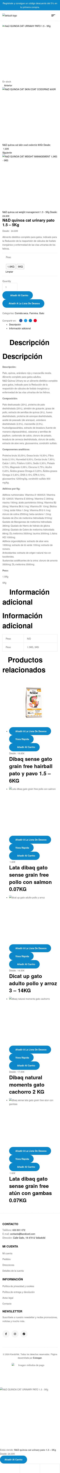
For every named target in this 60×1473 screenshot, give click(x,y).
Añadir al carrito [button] (26, 855)
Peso (8, 257)
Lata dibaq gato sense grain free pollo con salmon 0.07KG (30, 878)
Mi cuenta (7, 1253)
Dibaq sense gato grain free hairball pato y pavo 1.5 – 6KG (30, 769)
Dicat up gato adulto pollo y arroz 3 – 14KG (33, 983)
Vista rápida (22, 739)
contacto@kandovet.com (22, 1233)
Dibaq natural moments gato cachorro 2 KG (26, 1084)
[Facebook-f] (6, 1334)
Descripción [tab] (29, 342)
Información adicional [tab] (26, 597)
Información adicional (20, 328)
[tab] (33, 324)
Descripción (15, 324)
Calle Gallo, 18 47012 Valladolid (29, 1237)
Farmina (33, 313)
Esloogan (37, 1357)
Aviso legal (7, 1297)
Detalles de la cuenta (13, 1270)
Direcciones (8, 1264)
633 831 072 (18, 1230)
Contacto (7, 1303)
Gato (41, 313)
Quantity (6, 281)
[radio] (11, 266)
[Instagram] (15, 1334)
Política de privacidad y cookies (18, 1286)
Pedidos (6, 1259)
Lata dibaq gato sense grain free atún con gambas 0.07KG (30, 1189)
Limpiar (9, 271)
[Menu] (54, 15)
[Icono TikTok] (24, 1334)
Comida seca (21, 313)
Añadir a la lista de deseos (24, 303)
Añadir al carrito (19, 295)
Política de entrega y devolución (18, 1292)
